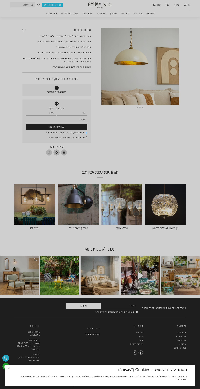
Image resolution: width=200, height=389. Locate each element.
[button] (9, 368)
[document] (100, 194)
